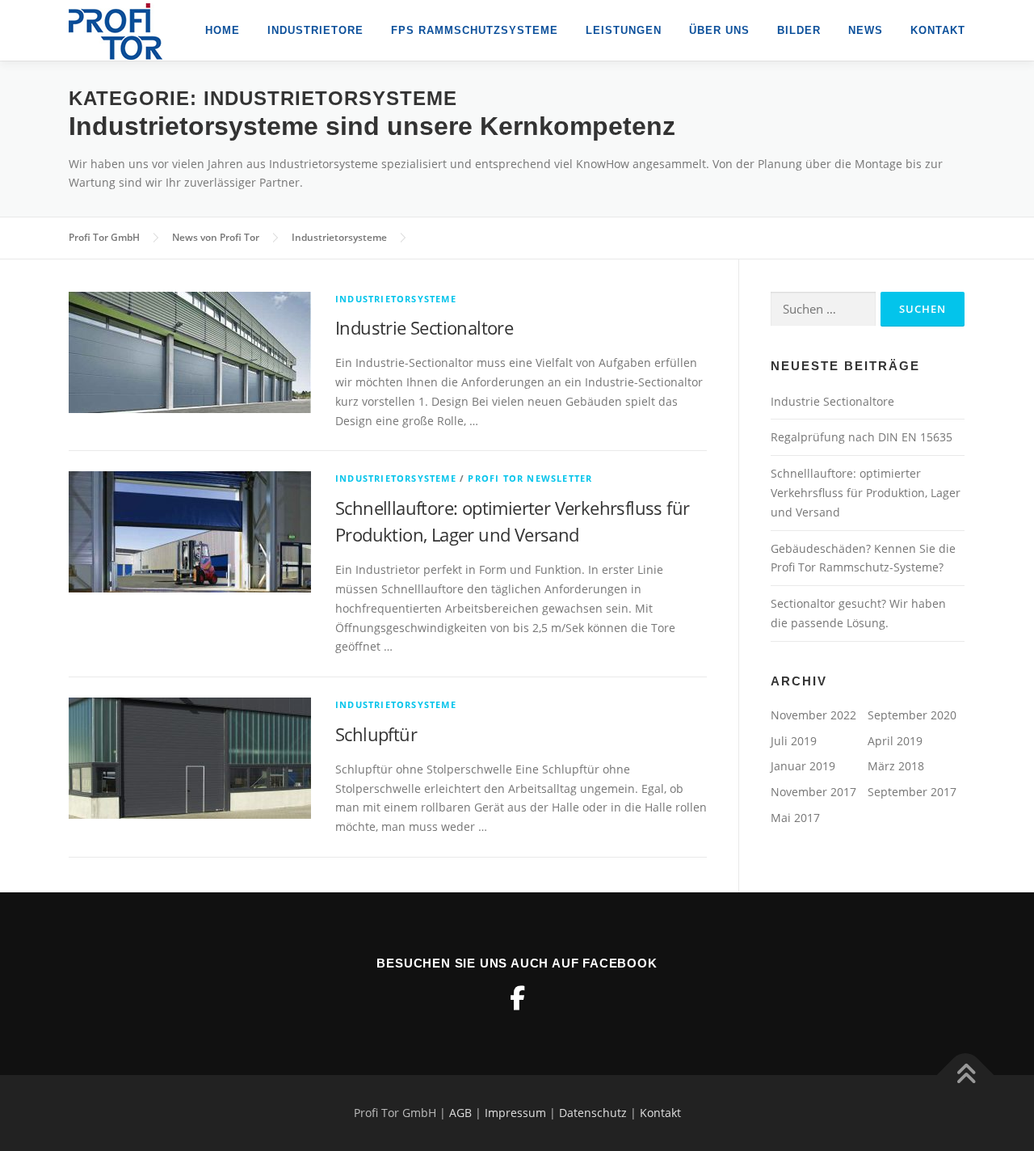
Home (222, 30)
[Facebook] (517, 998)
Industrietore (315, 30)
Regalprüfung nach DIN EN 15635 (861, 437)
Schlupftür (376, 734)
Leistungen (624, 30)
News (865, 30)
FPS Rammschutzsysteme (474, 30)
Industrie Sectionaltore (424, 327)
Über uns (719, 30)
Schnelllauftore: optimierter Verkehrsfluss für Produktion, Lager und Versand (865, 493)
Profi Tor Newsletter (530, 478)
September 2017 (912, 791)
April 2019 (895, 740)
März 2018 (896, 766)
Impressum (515, 1112)
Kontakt (937, 30)
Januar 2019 (803, 766)
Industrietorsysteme (395, 299)
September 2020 (912, 715)
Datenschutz (593, 1112)
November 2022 (813, 715)
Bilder (799, 30)
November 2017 (813, 791)
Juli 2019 (794, 740)
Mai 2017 (795, 817)
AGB (460, 1112)
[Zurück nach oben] (965, 1075)
